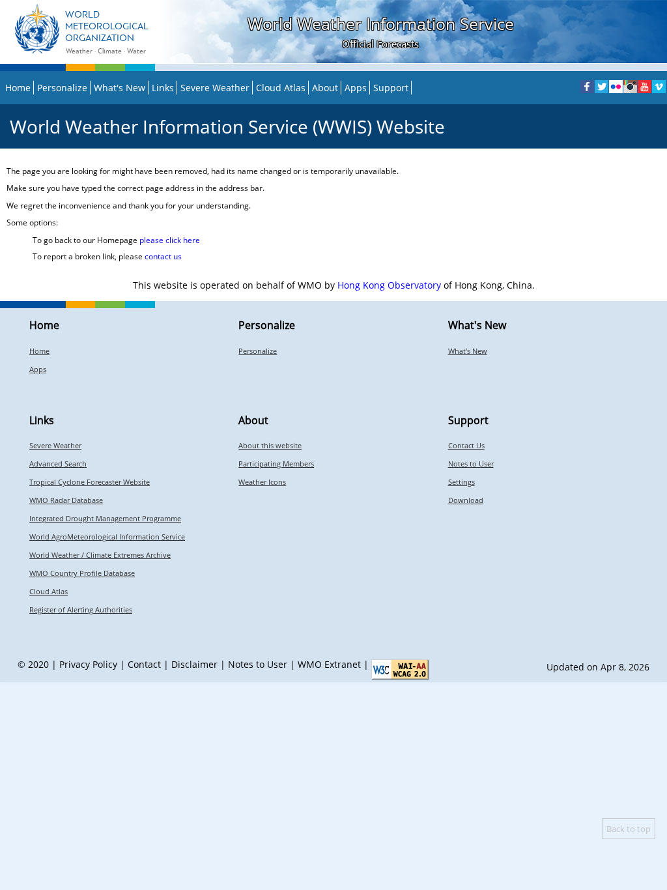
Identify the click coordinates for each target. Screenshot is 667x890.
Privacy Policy (88, 664)
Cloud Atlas (280, 87)
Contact (144, 664)
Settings (461, 482)
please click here (169, 240)
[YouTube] (644, 86)
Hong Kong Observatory (389, 285)
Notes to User (471, 463)
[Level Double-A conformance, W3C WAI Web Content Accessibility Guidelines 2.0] (400, 669)
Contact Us (466, 445)
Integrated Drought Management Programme (105, 518)
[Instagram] (630, 86)
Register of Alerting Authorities (80, 609)
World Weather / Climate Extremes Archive (100, 555)
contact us (163, 256)
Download (465, 500)
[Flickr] (616, 86)
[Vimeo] (659, 86)
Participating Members (276, 463)
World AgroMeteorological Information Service (107, 536)
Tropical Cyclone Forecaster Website (89, 482)
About (325, 87)
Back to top (628, 829)
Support (390, 87)
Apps (356, 87)
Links (163, 87)
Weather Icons (262, 482)
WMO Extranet (329, 664)
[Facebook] (587, 86)
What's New (119, 87)
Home (18, 87)
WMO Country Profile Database (82, 573)
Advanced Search (58, 463)
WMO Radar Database (66, 500)
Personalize (62, 87)
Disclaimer (194, 664)
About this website (270, 445)
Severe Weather (214, 87)
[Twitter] (601, 86)
